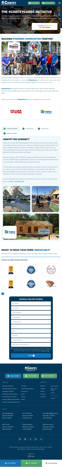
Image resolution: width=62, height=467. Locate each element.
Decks (22, 394)
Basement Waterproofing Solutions (11, 402)
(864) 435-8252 (6, 429)
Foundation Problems (7, 386)
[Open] (59, 3)
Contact (53, 398)
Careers (53, 393)
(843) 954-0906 (47, 418)
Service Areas (54, 386)
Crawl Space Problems (8, 391)
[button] (2, 294)
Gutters (23, 399)
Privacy (48, 350)
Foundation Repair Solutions (9, 388)
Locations (43, 396)
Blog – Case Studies (54, 389)
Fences (23, 396)
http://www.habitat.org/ (17, 181)
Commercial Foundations (27, 388)
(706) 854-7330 (26, 418)
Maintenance (24, 391)
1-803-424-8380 (49, 3)
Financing (43, 394)
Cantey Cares (54, 395)
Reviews (43, 391)
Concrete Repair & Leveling (9, 396)
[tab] (11, 128)
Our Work (43, 388)
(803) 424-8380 (6, 418)
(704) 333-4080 (26, 429)
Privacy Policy (35, 447)
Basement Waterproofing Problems (11, 399)
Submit (30, 355)
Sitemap (50, 447)
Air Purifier (23, 386)
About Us (43, 386)
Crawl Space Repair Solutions (9, 394)
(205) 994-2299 (47, 429)
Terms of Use (43, 350)
